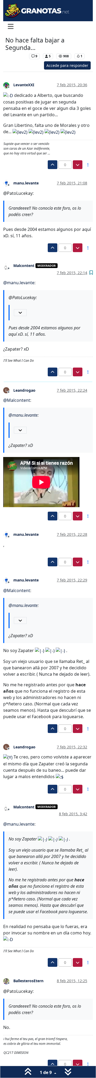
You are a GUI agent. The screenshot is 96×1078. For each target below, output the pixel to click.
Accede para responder (67, 65)
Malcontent (23, 265)
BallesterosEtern (28, 980)
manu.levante (26, 183)
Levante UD (16, 56)
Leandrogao (24, 390)
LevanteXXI (23, 84)
